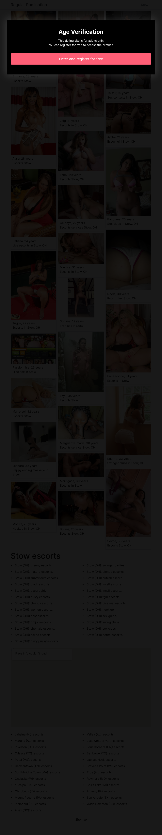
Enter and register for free (81, 59)
